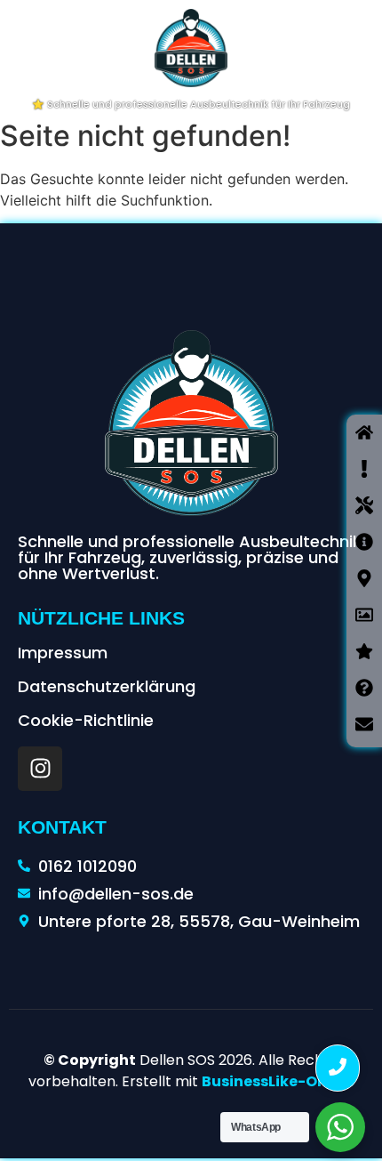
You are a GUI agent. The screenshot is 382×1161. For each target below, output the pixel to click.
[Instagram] (40, 768)
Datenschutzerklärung (106, 686)
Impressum (62, 652)
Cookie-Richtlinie (86, 720)
